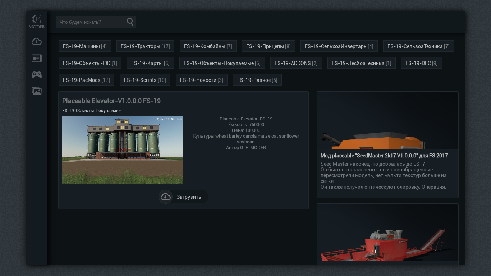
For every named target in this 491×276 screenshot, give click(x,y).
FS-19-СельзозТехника (415, 46)
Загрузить (188, 197)
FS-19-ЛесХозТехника (358, 63)
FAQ (36, 91)
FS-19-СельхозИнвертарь (336, 46)
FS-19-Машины (81, 46)
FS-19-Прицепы (265, 46)
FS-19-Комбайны (204, 46)
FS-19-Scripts (140, 80)
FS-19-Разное (254, 80)
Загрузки (36, 41)
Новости (36, 58)
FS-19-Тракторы (140, 46)
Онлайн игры (36, 74)
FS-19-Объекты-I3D (86, 63)
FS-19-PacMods (81, 80)
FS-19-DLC (418, 63)
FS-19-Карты (147, 63)
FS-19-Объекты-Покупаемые (219, 63)
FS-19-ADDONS (293, 63)
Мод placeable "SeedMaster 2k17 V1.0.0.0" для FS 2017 (384, 155)
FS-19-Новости (198, 80)
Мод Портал (36, 21)
